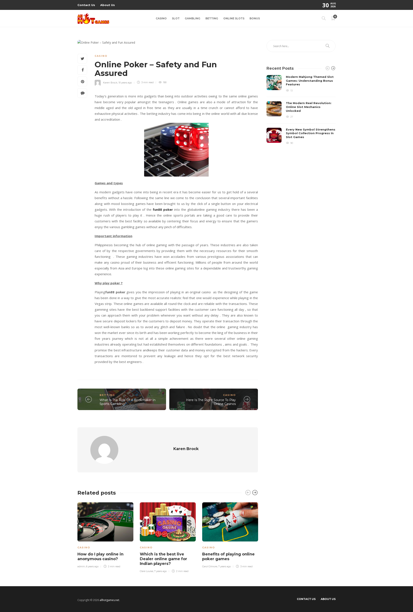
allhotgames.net (109, 600)
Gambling (192, 18)
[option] (105, 535)
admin (81, 566)
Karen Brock (110, 82)
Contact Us (86, 5)
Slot (176, 18)
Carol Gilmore (209, 566)
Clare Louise (146, 571)
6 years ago (92, 566)
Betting (211, 18)
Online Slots (233, 18)
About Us (107, 5)
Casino (161, 18)
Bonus (255, 18)
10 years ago (125, 82)
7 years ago (160, 571)
